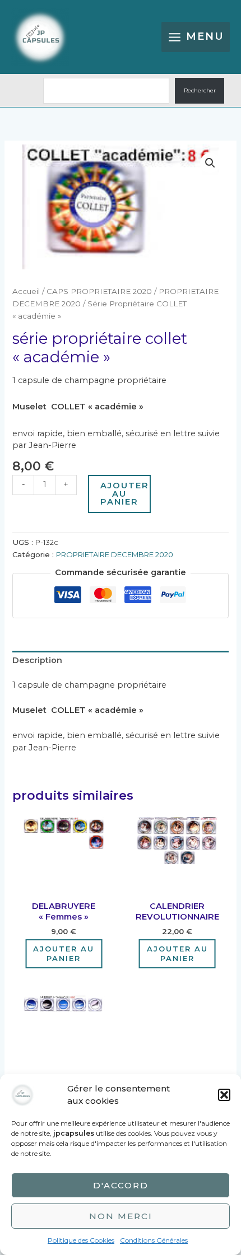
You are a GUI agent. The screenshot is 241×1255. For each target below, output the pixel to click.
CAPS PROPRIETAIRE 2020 (99, 291)
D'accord (121, 1185)
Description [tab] (37, 660)
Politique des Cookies (81, 1240)
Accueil (26, 291)
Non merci (120, 1216)
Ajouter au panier (124, 493)
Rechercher (200, 90)
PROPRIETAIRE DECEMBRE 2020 (114, 554)
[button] (224, 1094)
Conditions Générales (154, 1240)
